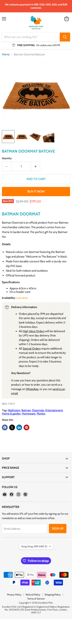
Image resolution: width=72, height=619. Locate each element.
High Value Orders (34, 331)
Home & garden (11, 413)
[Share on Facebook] (5, 427)
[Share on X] (12, 427)
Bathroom (14, 410)
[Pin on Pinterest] (26, 427)
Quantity (7, 158)
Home (6, 54)
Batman (26, 410)
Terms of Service (36, 598)
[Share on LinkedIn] (19, 427)
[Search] (65, 37)
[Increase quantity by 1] (36, 166)
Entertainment (54, 410)
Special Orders (32, 348)
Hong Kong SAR (34, 546)
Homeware (29, 413)
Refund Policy (33, 594)
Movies (41, 413)
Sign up (57, 528)
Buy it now (36, 191)
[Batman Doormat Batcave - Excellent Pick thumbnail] (8, 136)
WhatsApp (32, 389)
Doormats (38, 410)
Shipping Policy (53, 594)
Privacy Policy (14, 594)
